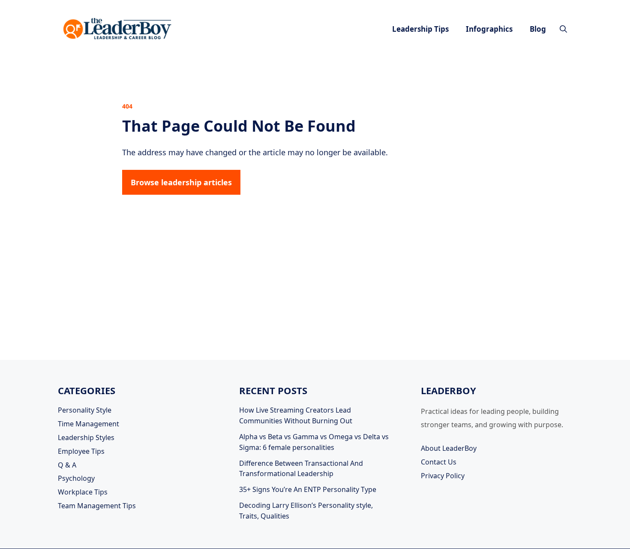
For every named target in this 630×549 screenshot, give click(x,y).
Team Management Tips (97, 505)
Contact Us (438, 462)
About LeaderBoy (449, 448)
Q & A (67, 465)
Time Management (88, 423)
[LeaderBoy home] (118, 29)
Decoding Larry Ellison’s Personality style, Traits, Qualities (306, 511)
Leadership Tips (420, 29)
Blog (538, 29)
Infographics (489, 29)
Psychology (76, 478)
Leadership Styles (86, 437)
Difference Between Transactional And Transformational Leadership (301, 469)
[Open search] (563, 29)
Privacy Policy (443, 475)
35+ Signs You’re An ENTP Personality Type (307, 489)
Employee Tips (81, 451)
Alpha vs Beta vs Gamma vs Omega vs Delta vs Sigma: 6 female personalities (314, 442)
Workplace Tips (83, 492)
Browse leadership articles (181, 182)
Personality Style (84, 410)
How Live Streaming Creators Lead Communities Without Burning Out (295, 415)
